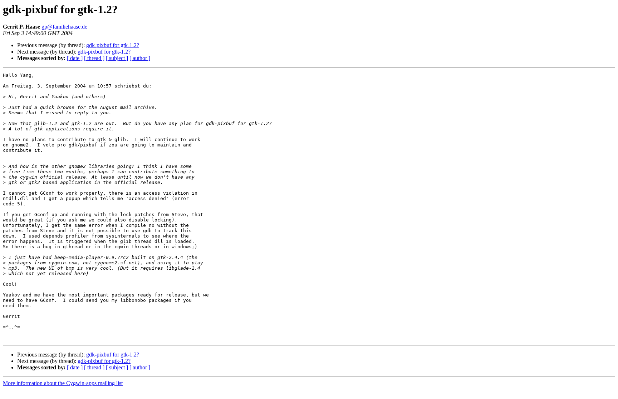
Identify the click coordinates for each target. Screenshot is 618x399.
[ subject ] (117, 58)
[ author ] (139, 58)
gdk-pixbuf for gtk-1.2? (112, 45)
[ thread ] (94, 58)
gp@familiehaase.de (64, 27)
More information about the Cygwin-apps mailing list (63, 383)
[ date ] (75, 58)
